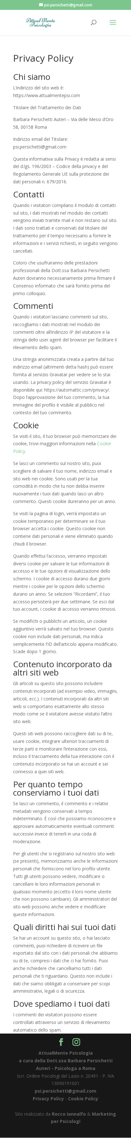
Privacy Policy (48, 1099)
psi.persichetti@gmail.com (65, 1091)
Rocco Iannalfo (69, 1114)
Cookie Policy (83, 1099)
